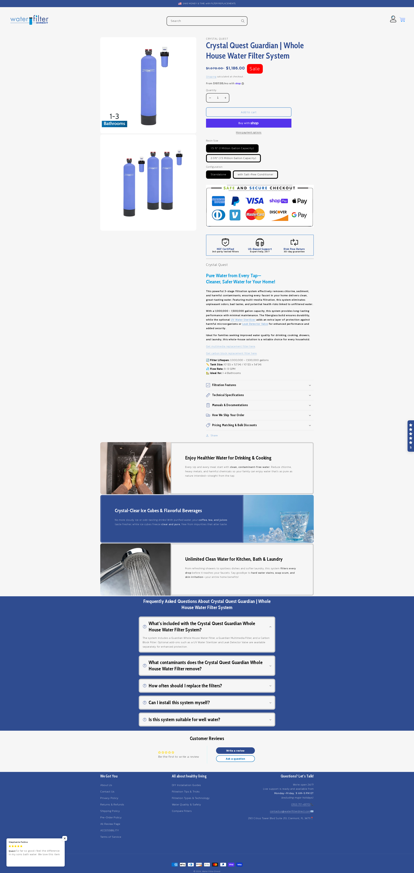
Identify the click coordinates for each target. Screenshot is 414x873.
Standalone (218, 174)
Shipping (211, 76)
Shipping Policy (110, 811)
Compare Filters (182, 811)
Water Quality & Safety (186, 804)
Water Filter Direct (211, 871)
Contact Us (107, 792)
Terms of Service (110, 837)
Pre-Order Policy (111, 817)
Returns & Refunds (112, 804)
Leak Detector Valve (255, 324)
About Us (106, 785)
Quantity (211, 90)
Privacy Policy (109, 798)
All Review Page (110, 824)
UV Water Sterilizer (243, 320)
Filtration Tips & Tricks (186, 792)
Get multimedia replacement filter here (230, 346)
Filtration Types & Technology (191, 798)
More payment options (248, 132)
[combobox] (207, 21)
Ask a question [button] (235, 759)
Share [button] (214, 435)
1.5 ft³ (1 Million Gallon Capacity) (232, 148)
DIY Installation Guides (186, 785)
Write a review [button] (235, 751)
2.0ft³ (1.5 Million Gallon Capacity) (233, 158)
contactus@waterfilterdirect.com (290, 811)
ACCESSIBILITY (109, 830)
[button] (260, 385)
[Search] (243, 21)
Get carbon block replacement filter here (231, 353)
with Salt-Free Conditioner (255, 174)
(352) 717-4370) (300, 804)
